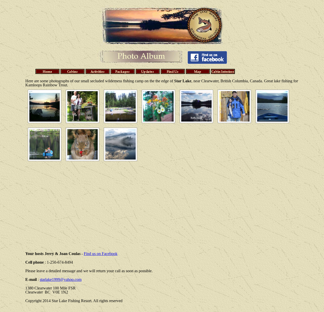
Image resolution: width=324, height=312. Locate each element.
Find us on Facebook (100, 253)
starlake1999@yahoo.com (61, 279)
